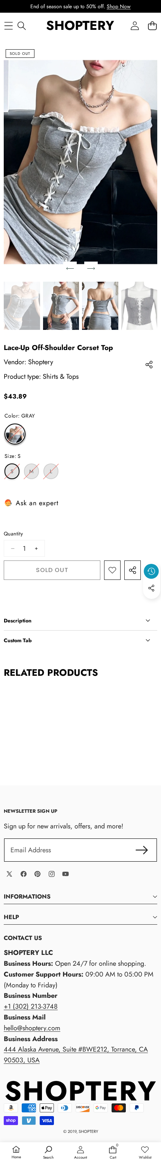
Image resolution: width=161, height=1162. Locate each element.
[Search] (21, 26)
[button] (152, 26)
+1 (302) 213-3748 (31, 1006)
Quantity (13, 533)
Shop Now (119, 6)
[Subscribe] (142, 850)
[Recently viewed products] (151, 571)
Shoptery (40, 362)
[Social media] (151, 588)
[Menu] (8, 26)
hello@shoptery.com (32, 1028)
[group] (22, 306)
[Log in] (134, 26)
